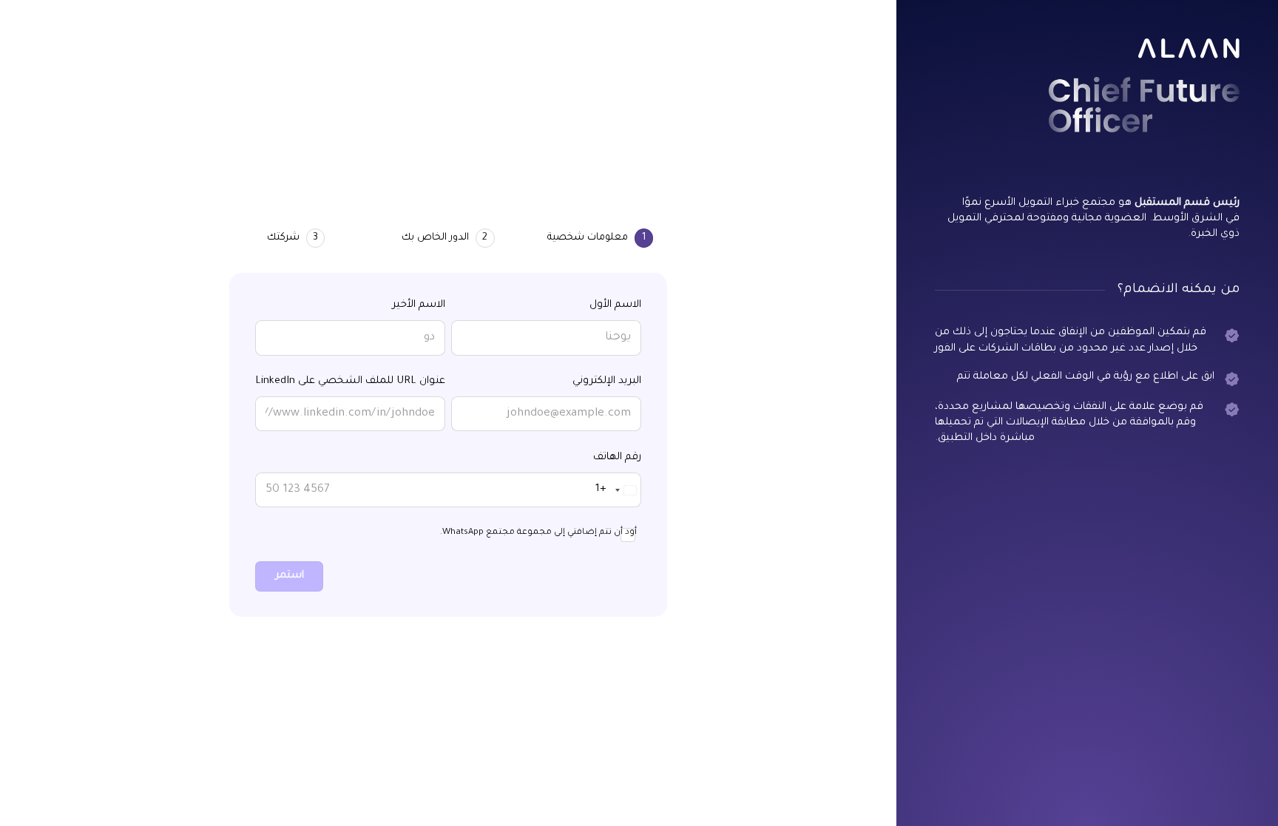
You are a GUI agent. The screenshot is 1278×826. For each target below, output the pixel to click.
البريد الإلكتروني (606, 381)
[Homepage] (1189, 48)
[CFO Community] (1144, 104)
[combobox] (617, 490)
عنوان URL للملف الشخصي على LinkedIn (350, 381)
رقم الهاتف (617, 458)
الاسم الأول (615, 305)
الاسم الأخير (418, 305)
